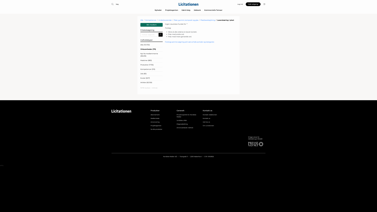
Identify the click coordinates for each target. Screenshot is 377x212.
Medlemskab (155, 118)
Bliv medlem (152, 25)
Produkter (147, 65)
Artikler (146, 82)
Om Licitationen (208, 126)
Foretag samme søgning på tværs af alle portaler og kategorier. (189, 42)
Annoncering (155, 122)
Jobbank (197, 10)
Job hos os (206, 122)
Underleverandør (165, 20)
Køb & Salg (186, 10)
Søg (117, 4)
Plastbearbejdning (207, 20)
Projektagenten (171, 10)
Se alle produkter (156, 129)
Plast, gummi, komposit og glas (186, 20)
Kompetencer (150, 20)
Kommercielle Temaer (213, 10)
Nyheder (158, 10)
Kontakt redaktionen (210, 115)
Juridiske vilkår (182, 120)
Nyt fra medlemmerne (149, 55)
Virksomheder (148, 49)
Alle (141, 20)
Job (143, 74)
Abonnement (155, 115)
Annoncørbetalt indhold (185, 128)
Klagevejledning (182, 124)
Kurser (145, 78)
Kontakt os (206, 118)
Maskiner (146, 60)
